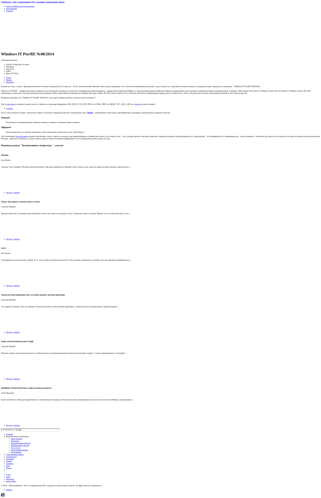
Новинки (10, 459)
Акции (9, 461)
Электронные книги (14, 454)
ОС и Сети (15, 448)
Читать (9, 80)
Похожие (10, 82)
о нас (8, 474)
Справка (9, 463)
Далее (8, 78)
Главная (9, 434)
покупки (10, 104)
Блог (8, 466)
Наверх (9, 490)
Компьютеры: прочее (20, 445)
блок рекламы (22, 136)
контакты (10, 479)
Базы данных (16, 439)
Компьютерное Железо (20, 443)
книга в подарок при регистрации (20, 6)
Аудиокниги (11, 457)
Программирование (19, 450)
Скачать (9, 108)
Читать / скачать (13, 192)
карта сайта (11, 481)
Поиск (9, 468)
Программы (16, 452)
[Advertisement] (76, 31)
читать (137, 104)
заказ (8, 477)
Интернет (15, 441)
